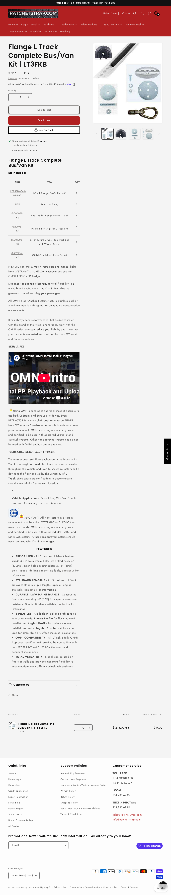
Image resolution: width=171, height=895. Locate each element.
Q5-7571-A (17, 253)
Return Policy (67, 796)
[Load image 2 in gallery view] (121, 134)
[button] (12, 24)
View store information (24, 150)
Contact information (129, 887)
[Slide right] (159, 133)
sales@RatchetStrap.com (127, 815)
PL (16, 204)
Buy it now (44, 120)
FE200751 (17, 226)
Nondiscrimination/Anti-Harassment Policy (83, 785)
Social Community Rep (20, 820)
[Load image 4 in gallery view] (148, 134)
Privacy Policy (68, 790)
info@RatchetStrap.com (127, 819)
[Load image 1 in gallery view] (107, 134)
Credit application (18, 790)
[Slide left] (97, 133)
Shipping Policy (69, 802)
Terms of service (93, 887)
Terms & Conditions (71, 814)
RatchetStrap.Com (24, 887)
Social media (15, 814)
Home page (14, 779)
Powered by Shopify (42, 887)
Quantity (12, 90)
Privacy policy (76, 887)
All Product (14, 826)
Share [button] (15, 695)
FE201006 (16, 239)
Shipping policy (110, 887)
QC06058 (17, 213)
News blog (14, 802)
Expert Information (18, 796)
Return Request (16, 808)
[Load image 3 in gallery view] (134, 134)
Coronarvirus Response (73, 779)
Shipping (12, 78)
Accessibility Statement (72, 773)
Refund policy (60, 887)
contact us (68, 570)
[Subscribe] (64, 845)
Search (12, 773)
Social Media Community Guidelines (80, 808)
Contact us (14, 785)
